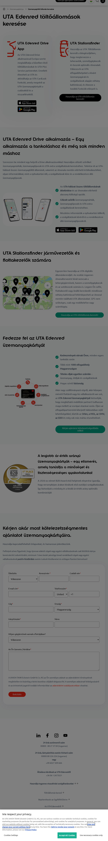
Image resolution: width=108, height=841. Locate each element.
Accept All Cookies (67, 835)
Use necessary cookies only (91, 835)
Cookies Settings (11, 835)
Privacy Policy (30, 829)
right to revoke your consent (62, 827)
